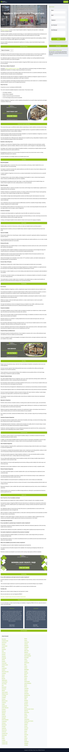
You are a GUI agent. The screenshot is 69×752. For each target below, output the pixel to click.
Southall (25, 729)
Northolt (25, 726)
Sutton (25, 698)
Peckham (4, 709)
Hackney (3, 699)
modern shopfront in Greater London (12, 68)
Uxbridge (26, 744)
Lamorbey (4, 673)
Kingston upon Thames (28, 720)
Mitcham (26, 676)
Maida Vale (26, 650)
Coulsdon (26, 702)
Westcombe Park (5, 671)
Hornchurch (14, 596)
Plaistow (3, 661)
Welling (3, 659)
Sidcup (3, 675)
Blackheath (4, 687)
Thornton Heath (27, 654)
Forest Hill (4, 716)
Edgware (26, 696)
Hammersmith (27, 681)
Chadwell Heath (8, 596)
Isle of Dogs (4, 683)
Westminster (4, 735)
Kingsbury (26, 690)
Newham (3, 654)
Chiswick (26, 691)
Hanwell (25, 715)
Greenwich (4, 688)
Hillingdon (26, 743)
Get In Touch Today (23, 46)
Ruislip (25, 739)
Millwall (3, 690)
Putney (25, 678)
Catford (3, 704)
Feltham (25, 738)
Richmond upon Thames (29, 708)
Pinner (25, 732)
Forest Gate (4, 663)
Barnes (25, 686)
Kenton (25, 707)
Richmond (26, 705)
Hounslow (26, 727)
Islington (3, 714)
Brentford (26, 703)
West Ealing (26, 712)
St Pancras (4, 731)
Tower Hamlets (5, 692)
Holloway (4, 723)
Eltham (3, 676)
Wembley (26, 700)
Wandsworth (26, 662)
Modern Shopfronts (5, 29)
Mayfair (25, 638)
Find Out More (24, 283)
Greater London (5, 664)
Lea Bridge (4, 695)
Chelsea (26, 648)
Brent (25, 664)
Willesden (26, 672)
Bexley (3, 666)
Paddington (26, 647)
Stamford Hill (4, 705)
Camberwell (4, 721)
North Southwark (5, 719)
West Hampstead (27, 655)
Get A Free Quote (24, 630)
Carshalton (26, 688)
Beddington (26, 669)
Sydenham (4, 728)
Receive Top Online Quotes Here (24, 599)
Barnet (25, 674)
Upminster (4, 649)
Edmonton (4, 711)
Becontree (3, 596)
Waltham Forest (5, 693)
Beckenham (4, 724)
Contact (65, 1)
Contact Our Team (24, 432)
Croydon (26, 660)
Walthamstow (4, 680)
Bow (3, 685)
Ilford (3, 651)
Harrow (25, 717)
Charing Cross (4, 733)
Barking (3, 647)
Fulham (25, 666)
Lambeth (3, 740)
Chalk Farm (26, 642)
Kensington (26, 657)
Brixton (3, 736)
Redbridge (4, 657)
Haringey (3, 726)
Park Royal (26, 693)
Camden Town (4, 741)
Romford (18, 596)
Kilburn (25, 659)
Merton (25, 679)
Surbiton (26, 724)
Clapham (26, 643)
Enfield (3, 738)
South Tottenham (5, 707)
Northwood (26, 741)
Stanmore (26, 710)
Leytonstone (4, 668)
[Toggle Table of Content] (11, 50)
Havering (3, 652)
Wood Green (4, 729)
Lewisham (4, 702)
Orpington (4, 717)
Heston (25, 731)
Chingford (4, 697)
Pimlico (25, 640)
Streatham (26, 645)
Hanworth (26, 734)
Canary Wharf (4, 681)
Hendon (25, 671)
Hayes (25, 736)
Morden (25, 684)
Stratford (3, 669)
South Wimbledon (27, 683)
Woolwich (4, 656)
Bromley (3, 678)
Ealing (25, 714)
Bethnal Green (4, 700)
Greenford (26, 722)
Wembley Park (27, 695)
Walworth (3, 712)
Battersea (26, 652)
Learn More (24, 159)
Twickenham (26, 719)
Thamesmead (23, 596)
